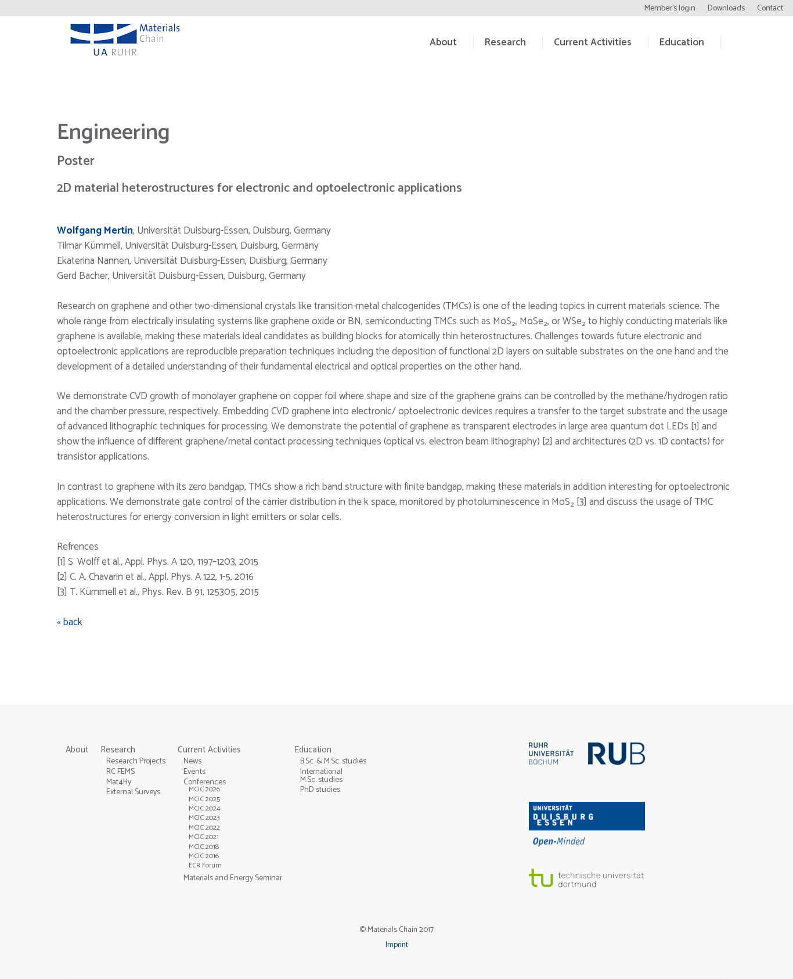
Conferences (204, 782)
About (443, 42)
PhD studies (320, 789)
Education (681, 42)
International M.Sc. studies (321, 775)
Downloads (726, 8)
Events (194, 771)
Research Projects (135, 761)
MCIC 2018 (204, 847)
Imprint (396, 944)
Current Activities (593, 42)
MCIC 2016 (204, 856)
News (192, 761)
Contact (770, 8)
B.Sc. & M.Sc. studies (333, 761)
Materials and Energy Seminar (232, 878)
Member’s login (669, 8)
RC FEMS (120, 771)
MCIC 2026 (204, 789)
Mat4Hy (118, 782)
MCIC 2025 (204, 799)
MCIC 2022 (204, 828)
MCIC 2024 (205, 808)
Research (505, 42)
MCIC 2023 (204, 818)
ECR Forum (205, 865)
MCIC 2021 (204, 837)
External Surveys (133, 792)
